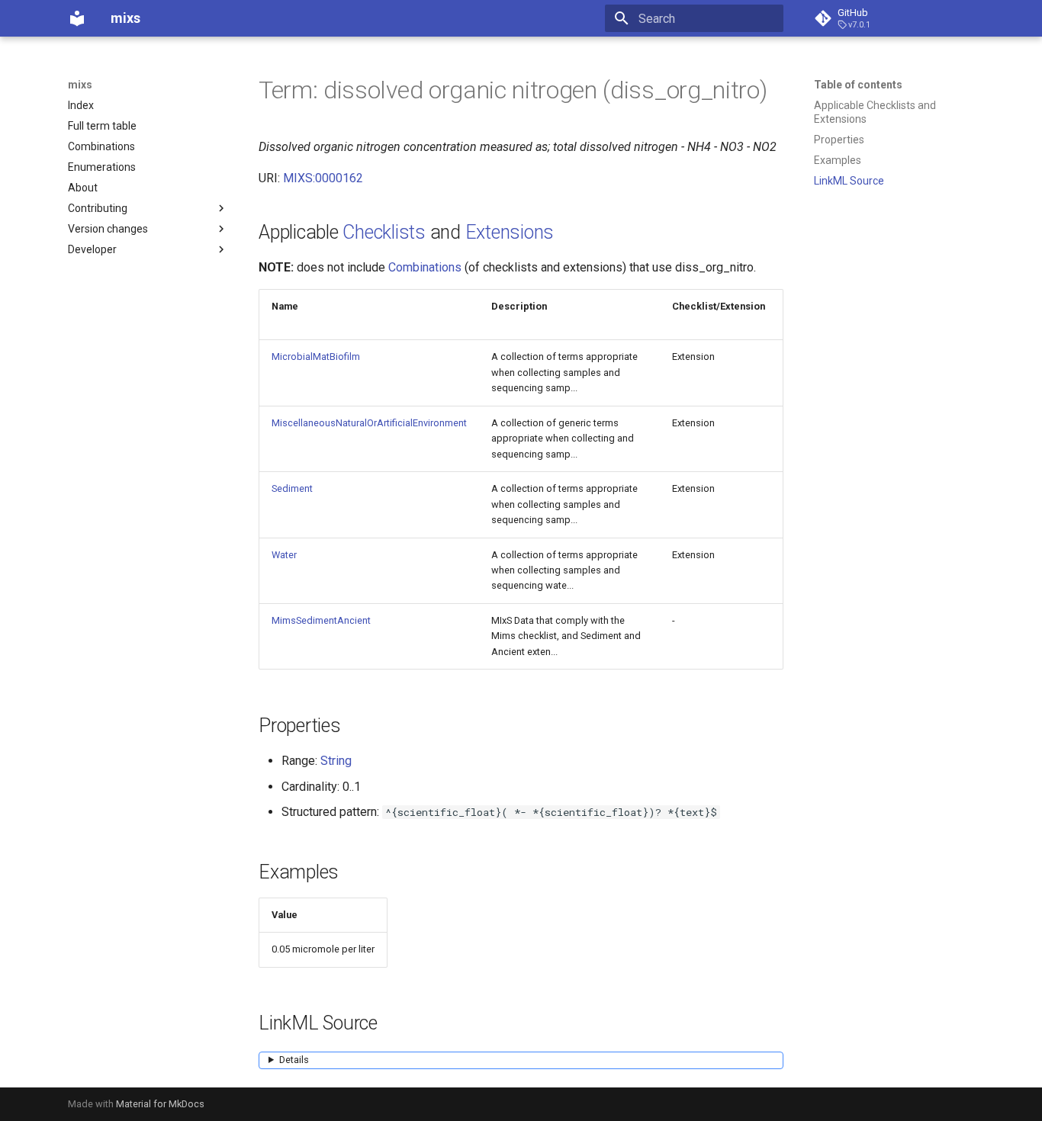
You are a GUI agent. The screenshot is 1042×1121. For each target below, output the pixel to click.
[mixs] (77, 18)
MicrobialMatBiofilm (316, 356)
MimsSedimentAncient (321, 620)
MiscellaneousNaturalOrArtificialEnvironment (369, 423)
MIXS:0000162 (323, 178)
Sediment (292, 488)
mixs (80, 85)
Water (284, 554)
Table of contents (858, 85)
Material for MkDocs (160, 1104)
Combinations (425, 267)
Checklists (384, 232)
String (336, 760)
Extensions (510, 232)
